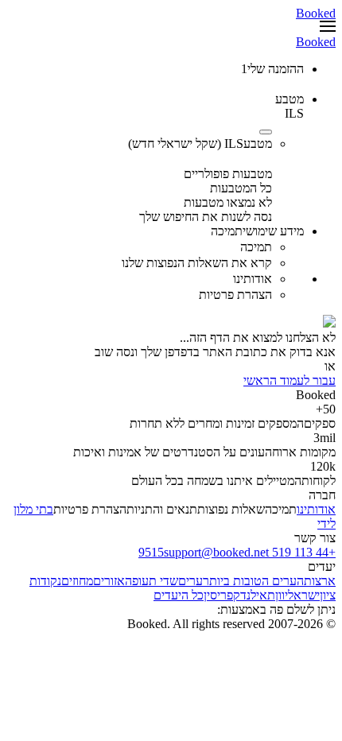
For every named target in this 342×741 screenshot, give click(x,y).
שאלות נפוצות (231, 509)
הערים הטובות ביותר (253, 581)
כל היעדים (179, 595)
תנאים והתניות (161, 509)
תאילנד (257, 595)
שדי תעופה (151, 581)
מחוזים (77, 581)
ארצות (320, 581)
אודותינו (316, 509)
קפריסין (222, 595)
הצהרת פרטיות (89, 509)
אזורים (109, 581)
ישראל (304, 595)
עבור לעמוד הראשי (289, 380)
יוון (281, 595)
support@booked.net (216, 552)
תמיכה (281, 509)
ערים (190, 581)
